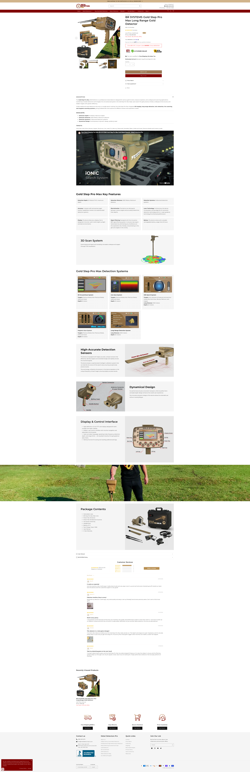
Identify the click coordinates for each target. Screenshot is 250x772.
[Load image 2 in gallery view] (93, 64)
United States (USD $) (82, 767)
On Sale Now (131, 11)
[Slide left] (76, 38)
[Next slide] (129, 498)
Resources (128, 753)
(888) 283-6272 (81, 739)
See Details (88, 728)
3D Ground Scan (105, 749)
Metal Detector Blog (106, 753)
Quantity (127, 61)
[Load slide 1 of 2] (124, 499)
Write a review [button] (151, 568)
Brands (122, 11)
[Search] (139, 6)
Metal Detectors (87, 11)
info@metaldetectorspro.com (85, 741)
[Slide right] (120, 38)
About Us (103, 739)
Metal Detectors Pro (170, 767)
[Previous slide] (120, 498)
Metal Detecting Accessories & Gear (109, 745)
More (147, 11)
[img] (90, 579)
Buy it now (143, 75)
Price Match (129, 741)
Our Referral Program (106, 755)
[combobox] (125, 6)
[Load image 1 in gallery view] (83, 64)
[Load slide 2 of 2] (126, 499)
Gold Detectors (104, 747)
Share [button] (128, 87)
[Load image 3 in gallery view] (112, 64)
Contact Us (140, 11)
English (93, 767)
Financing (128, 743)
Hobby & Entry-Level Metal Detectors (110, 741)
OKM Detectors (105, 751)
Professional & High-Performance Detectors (112, 743)
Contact (128, 739)
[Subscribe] (172, 744)
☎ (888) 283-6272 (169, 6)
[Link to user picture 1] (90, 606)
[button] (168, 11)
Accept (29, 768)
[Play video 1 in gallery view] (102, 64)
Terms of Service (130, 751)
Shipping (128, 745)
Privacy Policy (129, 749)
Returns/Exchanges (130, 747)
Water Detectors (114, 11)
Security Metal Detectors (101, 11)
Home (78, 11)
